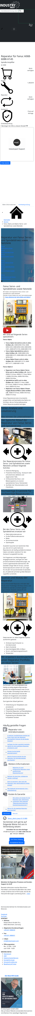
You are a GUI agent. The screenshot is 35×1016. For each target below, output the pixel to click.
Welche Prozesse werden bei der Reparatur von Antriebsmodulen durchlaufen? (16, 758)
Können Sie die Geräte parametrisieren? (13, 752)
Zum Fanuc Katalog (17, 839)
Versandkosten (6, 176)
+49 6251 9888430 (9, 930)
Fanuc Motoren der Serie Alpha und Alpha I (17, 297)
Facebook (4, 914)
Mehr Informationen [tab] (9, 205)
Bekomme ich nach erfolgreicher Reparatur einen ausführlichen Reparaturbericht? (21, 770)
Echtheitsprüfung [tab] (24, 205)
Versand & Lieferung (10, 962)
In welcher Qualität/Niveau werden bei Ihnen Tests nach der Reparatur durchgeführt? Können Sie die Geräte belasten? (18, 738)
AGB (5, 956)
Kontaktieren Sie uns (16, 843)
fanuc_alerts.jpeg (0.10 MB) (17, 818)
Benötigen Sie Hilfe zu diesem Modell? (15, 126)
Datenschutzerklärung (11, 958)
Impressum (7, 954)
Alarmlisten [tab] (6, 813)
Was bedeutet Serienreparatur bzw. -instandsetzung (17, 789)
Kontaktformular (9, 960)
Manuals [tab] (15, 813)
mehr (28, 894)
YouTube (4, 916)
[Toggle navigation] (14, 29)
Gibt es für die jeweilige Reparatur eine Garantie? (17, 809)
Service (6, 222)
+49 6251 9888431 (9, 935)
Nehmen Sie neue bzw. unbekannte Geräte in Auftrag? (17, 777)
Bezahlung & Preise (10, 964)
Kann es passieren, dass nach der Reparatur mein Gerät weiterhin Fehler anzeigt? (18, 783)
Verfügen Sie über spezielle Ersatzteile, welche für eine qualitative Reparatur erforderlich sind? (18, 746)
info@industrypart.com (11, 941)
